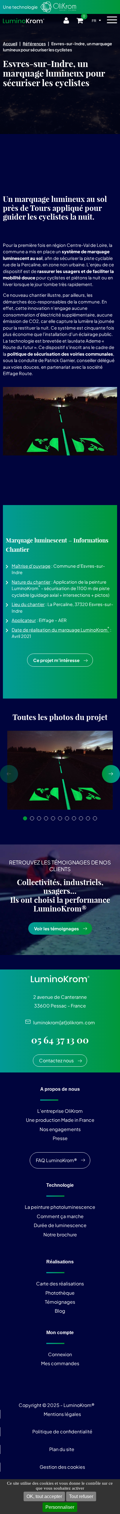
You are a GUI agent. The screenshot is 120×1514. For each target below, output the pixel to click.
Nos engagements (60, 1129)
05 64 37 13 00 (60, 1040)
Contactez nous (56, 1060)
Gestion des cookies (62, 1467)
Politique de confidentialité (62, 1431)
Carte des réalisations (60, 1283)
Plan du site (62, 1449)
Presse (60, 1138)
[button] (25, 818)
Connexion (60, 1354)
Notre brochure (60, 1234)
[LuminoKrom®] (23, 20)
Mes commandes (60, 1363)
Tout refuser (81, 1496)
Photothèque (60, 1293)
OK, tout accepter (44, 1496)
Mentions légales (62, 1414)
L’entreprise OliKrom (60, 1111)
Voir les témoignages (56, 928)
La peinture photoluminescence (60, 1207)
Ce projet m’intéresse (56, 660)
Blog (60, 1311)
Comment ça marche (60, 1216)
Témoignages (60, 1302)
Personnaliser (59, 1507)
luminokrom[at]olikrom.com (63, 1022)
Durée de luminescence (60, 1225)
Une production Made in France (60, 1120)
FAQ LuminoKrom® (56, 1160)
